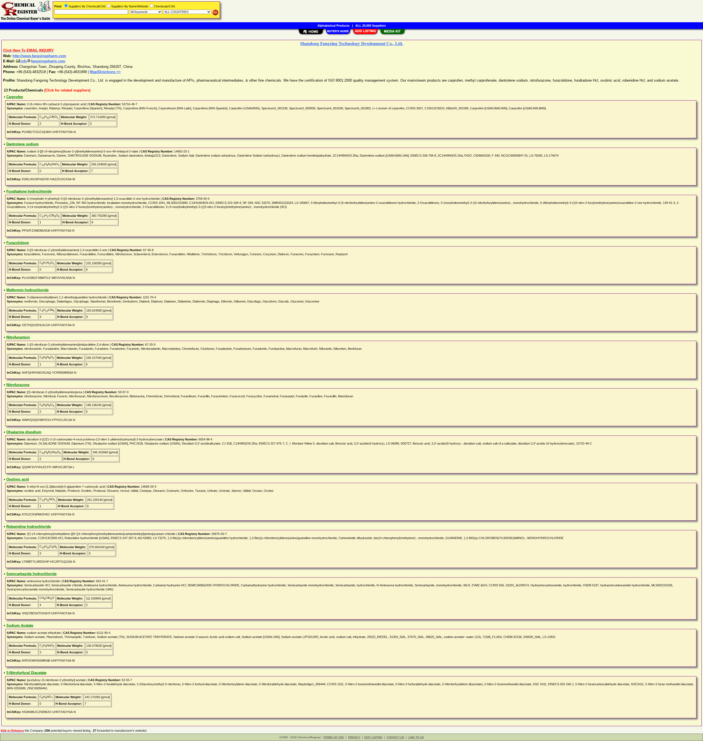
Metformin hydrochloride (27, 290)
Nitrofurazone (17, 385)
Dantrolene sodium (22, 144)
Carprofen (14, 97)
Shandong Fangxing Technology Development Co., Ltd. (351, 43)
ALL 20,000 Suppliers (370, 25)
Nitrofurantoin (18, 337)
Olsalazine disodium (23, 432)
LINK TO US (416, 737)
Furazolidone (17, 243)
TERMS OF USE (333, 737)
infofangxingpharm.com (42, 61)
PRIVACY (354, 737)
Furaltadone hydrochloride (29, 191)
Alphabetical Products (333, 25)
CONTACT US (395, 737)
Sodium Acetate (19, 625)
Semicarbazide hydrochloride (31, 574)
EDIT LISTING (373, 737)
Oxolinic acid (17, 479)
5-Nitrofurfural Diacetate (26, 673)
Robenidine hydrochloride (28, 526)
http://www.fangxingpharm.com (39, 56)
